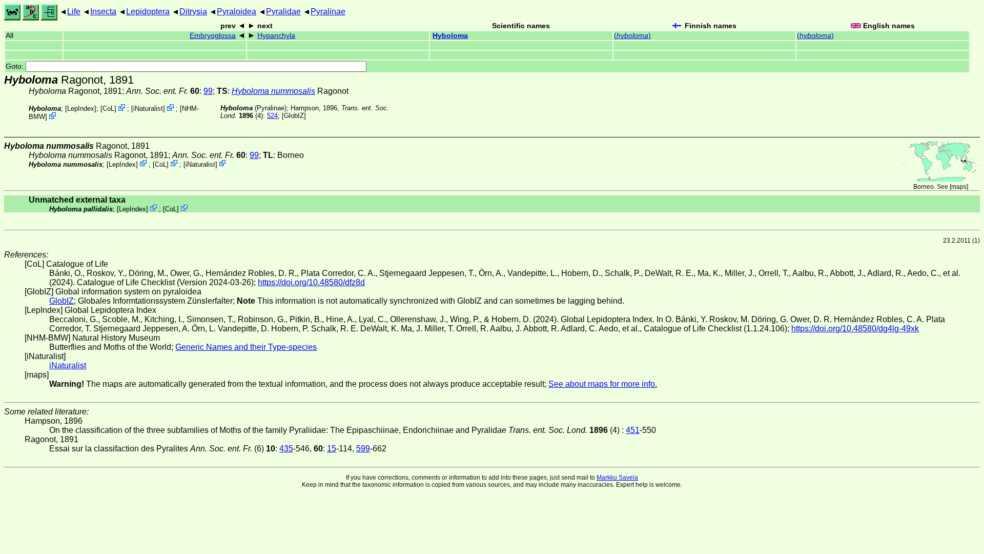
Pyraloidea (236, 11)
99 (208, 91)
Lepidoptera (148, 11)
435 (286, 448)
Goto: (16, 66)
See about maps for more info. (602, 384)
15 (331, 448)
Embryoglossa (213, 35)
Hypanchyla (276, 35)
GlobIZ (294, 116)
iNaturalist (148, 108)
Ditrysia (193, 11)
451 (633, 430)
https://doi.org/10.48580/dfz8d (311, 282)
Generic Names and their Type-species (246, 347)
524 (272, 116)
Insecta (103, 11)
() (632, 35)
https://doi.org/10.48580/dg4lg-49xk (855, 328)
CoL (108, 108)
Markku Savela (617, 477)
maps (959, 186)
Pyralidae (283, 11)
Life (73, 11)
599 (363, 448)
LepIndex (80, 108)
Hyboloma (450, 35)
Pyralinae (328, 11)
